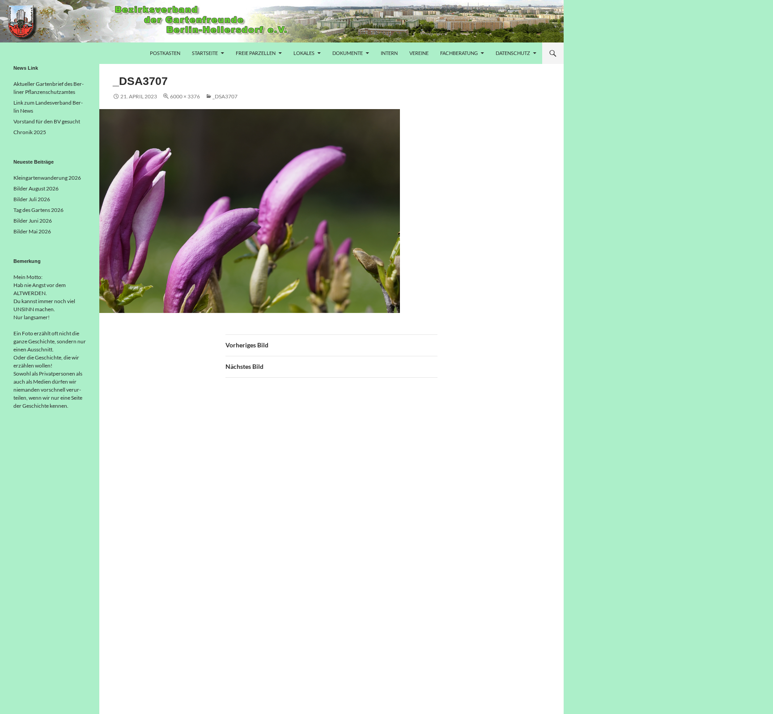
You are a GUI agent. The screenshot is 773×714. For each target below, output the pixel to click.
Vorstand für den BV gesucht (46, 121)
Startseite (205, 53)
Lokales (303, 53)
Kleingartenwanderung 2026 (47, 177)
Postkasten (165, 53)
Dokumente (347, 53)
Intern (389, 53)
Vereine (419, 53)
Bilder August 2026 (36, 188)
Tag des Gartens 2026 (38, 210)
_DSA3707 (225, 96)
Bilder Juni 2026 (32, 220)
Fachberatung (459, 53)
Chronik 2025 (29, 132)
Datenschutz (513, 53)
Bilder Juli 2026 (31, 199)
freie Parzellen (256, 53)
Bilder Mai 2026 (32, 231)
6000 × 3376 (185, 96)
